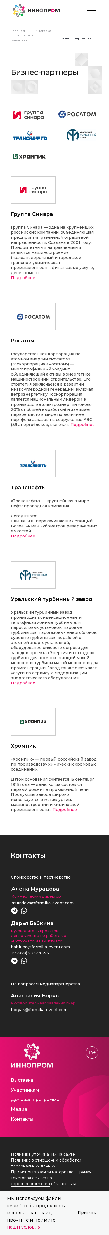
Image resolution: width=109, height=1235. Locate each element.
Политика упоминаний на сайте (43, 1154)
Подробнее (23, 278)
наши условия (24, 1227)
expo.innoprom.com (30, 1183)
